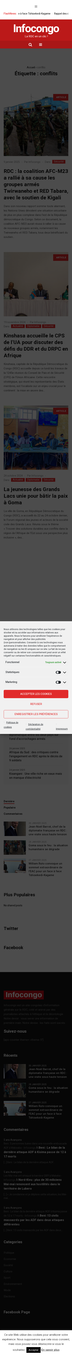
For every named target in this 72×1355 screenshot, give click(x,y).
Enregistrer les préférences (36, 714)
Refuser (36, 704)
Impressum (62, 728)
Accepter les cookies (36, 694)
